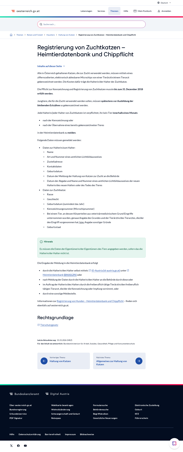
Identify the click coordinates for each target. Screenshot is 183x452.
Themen (19, 35)
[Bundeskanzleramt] (24, 394)
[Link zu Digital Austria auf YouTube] (25, 446)
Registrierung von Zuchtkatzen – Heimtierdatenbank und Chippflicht (107, 35)
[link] (63, 361)
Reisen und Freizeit (35, 35)
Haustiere (50, 35)
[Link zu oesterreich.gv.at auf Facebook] (18, 446)
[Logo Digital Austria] (60, 394)
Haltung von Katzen (66, 35)
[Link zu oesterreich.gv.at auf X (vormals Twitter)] (11, 446)
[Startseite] (11, 34)
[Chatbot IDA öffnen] (174, 443)
